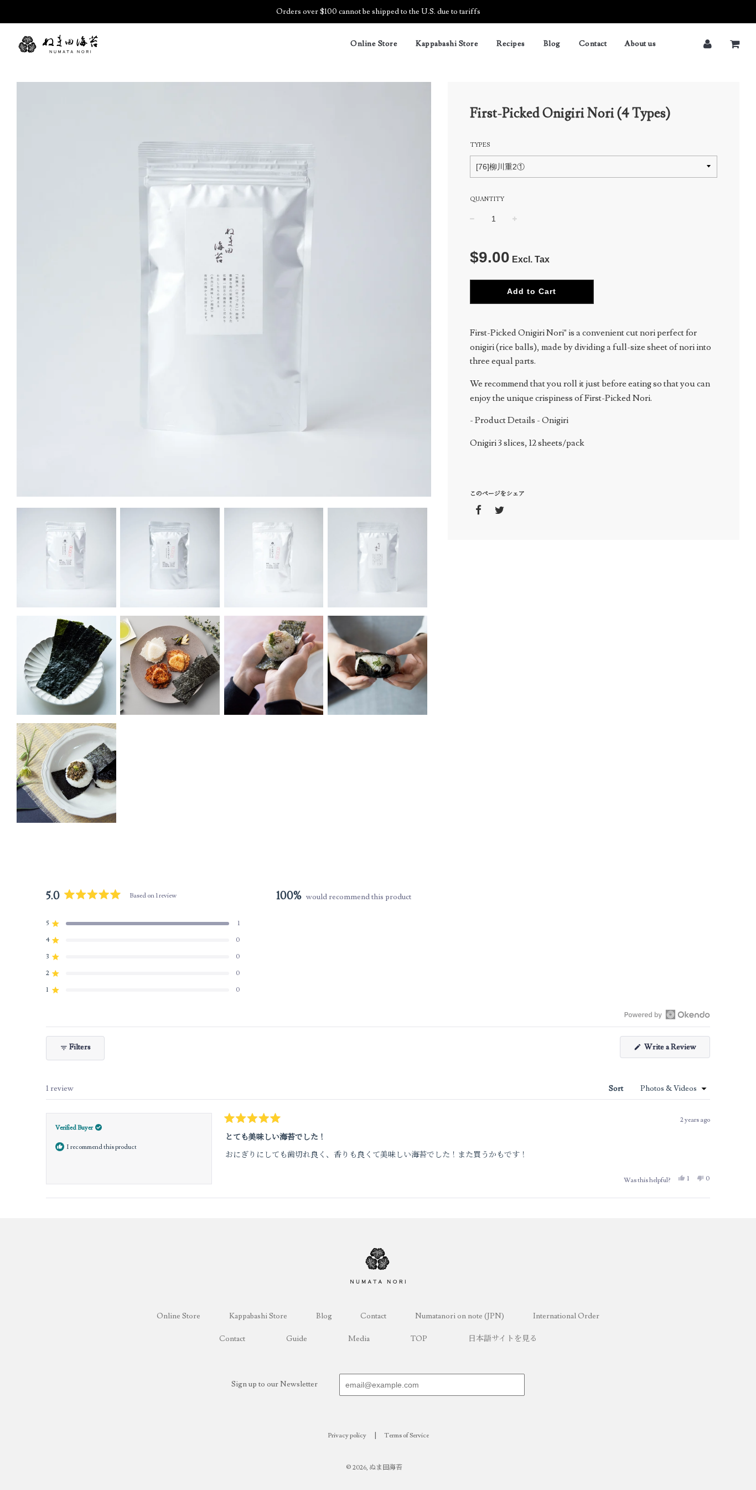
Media (359, 1339)
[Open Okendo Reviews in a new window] (667, 1014)
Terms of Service (406, 1435)
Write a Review (676, 1050)
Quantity (487, 199)
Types (480, 145)
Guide (296, 1339)
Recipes (510, 44)
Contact (593, 44)
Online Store (373, 44)
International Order (566, 1316)
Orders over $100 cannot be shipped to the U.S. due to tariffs (378, 12)
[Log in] (707, 43)
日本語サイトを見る (502, 1339)
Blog (552, 44)
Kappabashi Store (447, 44)
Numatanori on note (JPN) (459, 1316)
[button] (143, 923)
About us (640, 44)
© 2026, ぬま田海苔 (374, 1467)
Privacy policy (347, 1435)
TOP (419, 1339)
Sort (617, 1089)
